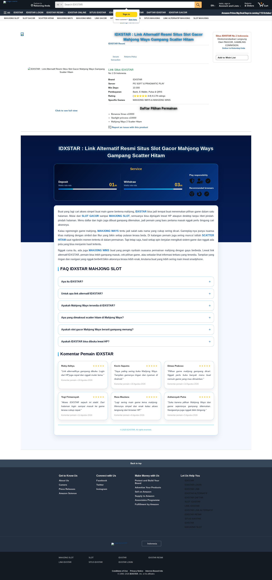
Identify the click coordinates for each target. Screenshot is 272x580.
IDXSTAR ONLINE (77, 12)
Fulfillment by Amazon (147, 504)
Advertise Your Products (148, 487)
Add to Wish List (227, 57)
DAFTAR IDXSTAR (156, 12)
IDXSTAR (18, 12)
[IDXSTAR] (16, 5)
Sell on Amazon (143, 491)
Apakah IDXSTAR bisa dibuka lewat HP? (136, 341)
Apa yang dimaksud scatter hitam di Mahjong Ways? (136, 317)
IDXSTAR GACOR (178, 12)
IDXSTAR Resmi (116, 43)
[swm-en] (240, 12)
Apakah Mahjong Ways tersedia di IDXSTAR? (136, 306)
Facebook (101, 480)
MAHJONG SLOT (119, 216)
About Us (64, 480)
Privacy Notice (136, 571)
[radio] (22, 34)
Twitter (100, 484)
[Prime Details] (64, 12)
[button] (40, 5)
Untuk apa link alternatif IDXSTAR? (136, 294)
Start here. (133, 20)
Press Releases (67, 489)
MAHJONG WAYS (108, 231)
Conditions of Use (120, 571)
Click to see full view (66, 110)
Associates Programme (147, 500)
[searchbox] (129, 5)
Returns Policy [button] (130, 57)
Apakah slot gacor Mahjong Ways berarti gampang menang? (136, 329)
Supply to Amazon (144, 496)
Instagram (101, 489)
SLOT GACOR (90, 216)
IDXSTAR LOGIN (34, 12)
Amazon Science (68, 493)
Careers (63, 484)
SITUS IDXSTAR (97, 12)
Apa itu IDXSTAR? (136, 282)
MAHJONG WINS (99, 250)
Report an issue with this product (129, 127)
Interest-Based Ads (154, 571)
